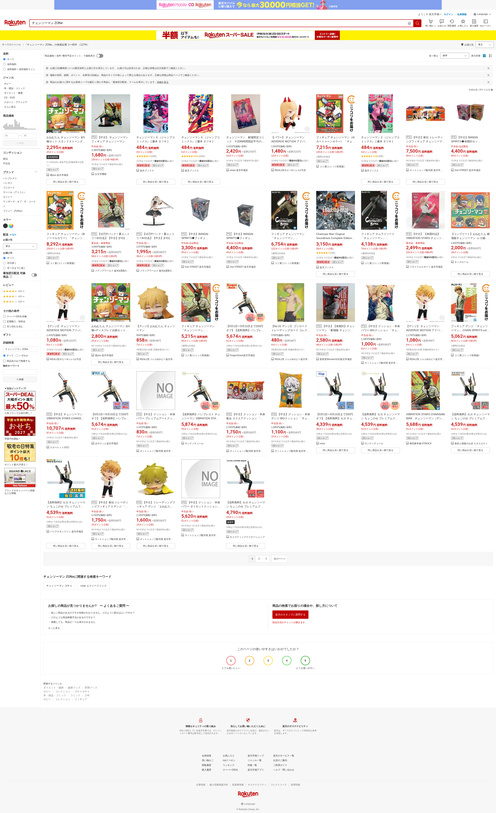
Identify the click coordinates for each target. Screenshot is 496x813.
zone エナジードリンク (93, 585)
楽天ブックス (147, 170)
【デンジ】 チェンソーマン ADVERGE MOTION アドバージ (64, 330)
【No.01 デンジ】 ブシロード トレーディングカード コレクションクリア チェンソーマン (290, 330)
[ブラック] (5, 225)
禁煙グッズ (91, 687)
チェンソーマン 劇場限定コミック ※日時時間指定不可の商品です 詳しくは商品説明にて (245, 141)
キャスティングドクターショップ (247, 537)
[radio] (4, 59)
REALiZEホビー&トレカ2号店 (290, 170)
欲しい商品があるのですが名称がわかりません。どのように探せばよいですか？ (93, 612)
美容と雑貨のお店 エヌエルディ (471, 443)
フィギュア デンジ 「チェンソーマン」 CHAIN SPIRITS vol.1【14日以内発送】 (470, 330)
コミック (75, 695)
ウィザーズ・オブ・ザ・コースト (19, 204)
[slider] (3, 129)
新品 (5, 158)
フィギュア (81, 699)
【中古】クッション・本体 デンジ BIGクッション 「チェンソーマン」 (290, 418)
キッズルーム (461, 262)
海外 (14, 234)
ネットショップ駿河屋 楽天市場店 (427, 170)
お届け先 (7, 240)
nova (322, 443)
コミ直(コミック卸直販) (332, 166)
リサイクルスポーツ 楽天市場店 (426, 267)
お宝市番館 (101, 174)
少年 (87, 695)
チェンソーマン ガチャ (59, 585)
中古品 (6, 163)
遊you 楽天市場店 (59, 175)
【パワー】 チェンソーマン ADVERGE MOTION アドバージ (289, 141)
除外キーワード (11, 366)
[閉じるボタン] (488, 68)
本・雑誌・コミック (54, 695)
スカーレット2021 (59, 447)
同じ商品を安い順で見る (66, 181)
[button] (482, 14)
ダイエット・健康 (53, 687)
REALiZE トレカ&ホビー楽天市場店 (157, 359)
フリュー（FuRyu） (13, 211)
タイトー (7, 197)
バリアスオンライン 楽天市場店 (66, 531)
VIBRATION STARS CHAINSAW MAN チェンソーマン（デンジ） (425, 418)
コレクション (62, 691)
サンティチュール (194, 443)
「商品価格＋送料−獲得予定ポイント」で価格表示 (68, 55)
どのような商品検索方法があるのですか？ (73, 617)
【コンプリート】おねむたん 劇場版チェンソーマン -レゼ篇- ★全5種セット (470, 238)
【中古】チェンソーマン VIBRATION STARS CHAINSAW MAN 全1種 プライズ (65, 418)
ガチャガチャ (82, 691)
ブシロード (9, 187)
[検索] (417, 23)
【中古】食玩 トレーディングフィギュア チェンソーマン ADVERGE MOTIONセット (425, 141)
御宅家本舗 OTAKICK (421, 443)
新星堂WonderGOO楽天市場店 (336, 359)
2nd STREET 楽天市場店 (467, 170)
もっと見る (54, 628)
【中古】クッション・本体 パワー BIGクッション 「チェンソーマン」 (380, 330)
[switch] (34, 275)
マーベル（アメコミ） (14, 192)
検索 (21, 143)
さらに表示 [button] (10, 107)
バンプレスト (10, 178)
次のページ (279, 558)
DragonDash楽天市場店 (242, 355)
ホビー (47, 691)
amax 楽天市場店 (239, 170)
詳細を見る (163, 82)
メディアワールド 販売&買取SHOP (112, 271)
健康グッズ (74, 687)
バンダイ (7, 183)
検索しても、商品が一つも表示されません (73, 622)
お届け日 (7, 253)
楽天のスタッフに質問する (290, 614)
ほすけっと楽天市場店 (106, 443)
